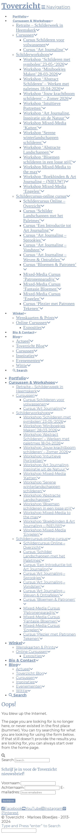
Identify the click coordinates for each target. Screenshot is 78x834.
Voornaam (10, 783)
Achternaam (12, 787)
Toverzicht (20, 5)
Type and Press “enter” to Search (30, 826)
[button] (55, 7)
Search (7, 760)
